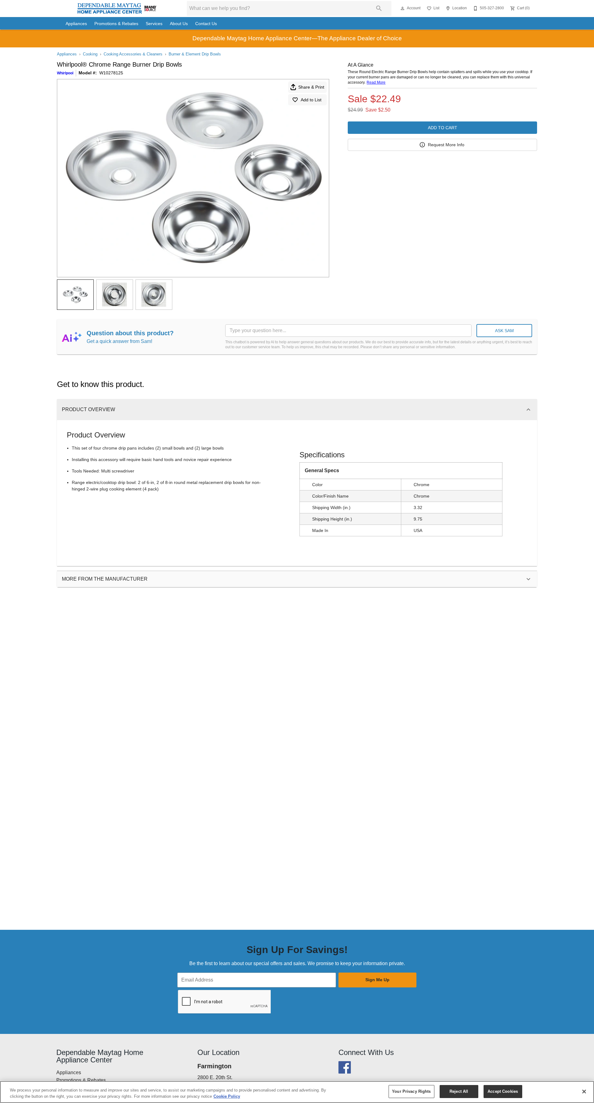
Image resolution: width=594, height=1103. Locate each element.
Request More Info (446, 144)
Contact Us (206, 23)
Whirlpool (65, 73)
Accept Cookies (503, 1091)
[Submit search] (379, 8)
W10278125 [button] (111, 72)
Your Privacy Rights (411, 1091)
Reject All (459, 1091)
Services (154, 23)
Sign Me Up (377, 979)
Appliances (76, 23)
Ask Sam (504, 330)
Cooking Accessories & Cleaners (133, 54)
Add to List (311, 99)
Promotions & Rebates (116, 23)
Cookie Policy (226, 1096)
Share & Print (311, 87)
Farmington (214, 1066)
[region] (297, 1092)
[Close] (584, 1091)
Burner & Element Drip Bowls (195, 54)
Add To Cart (442, 127)
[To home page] (117, 8)
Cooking (90, 54)
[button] (402, 8)
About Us (179, 23)
